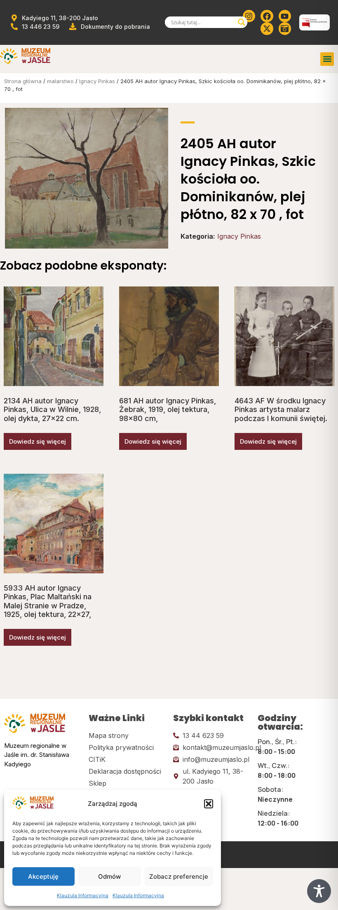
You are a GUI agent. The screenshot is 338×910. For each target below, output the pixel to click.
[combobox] (202, 22)
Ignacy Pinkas (97, 81)
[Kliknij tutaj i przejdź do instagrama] (249, 16)
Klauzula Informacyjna (82, 895)
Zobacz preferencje (178, 876)
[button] (208, 804)
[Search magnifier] (241, 22)
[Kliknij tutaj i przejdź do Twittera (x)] (267, 28)
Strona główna (23, 81)
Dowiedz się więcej (37, 441)
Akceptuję (43, 876)
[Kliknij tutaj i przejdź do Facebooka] (267, 16)
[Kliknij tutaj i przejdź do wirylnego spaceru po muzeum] (285, 28)
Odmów (109, 876)
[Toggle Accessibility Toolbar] (319, 891)
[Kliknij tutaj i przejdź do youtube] (285, 16)
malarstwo (60, 81)
